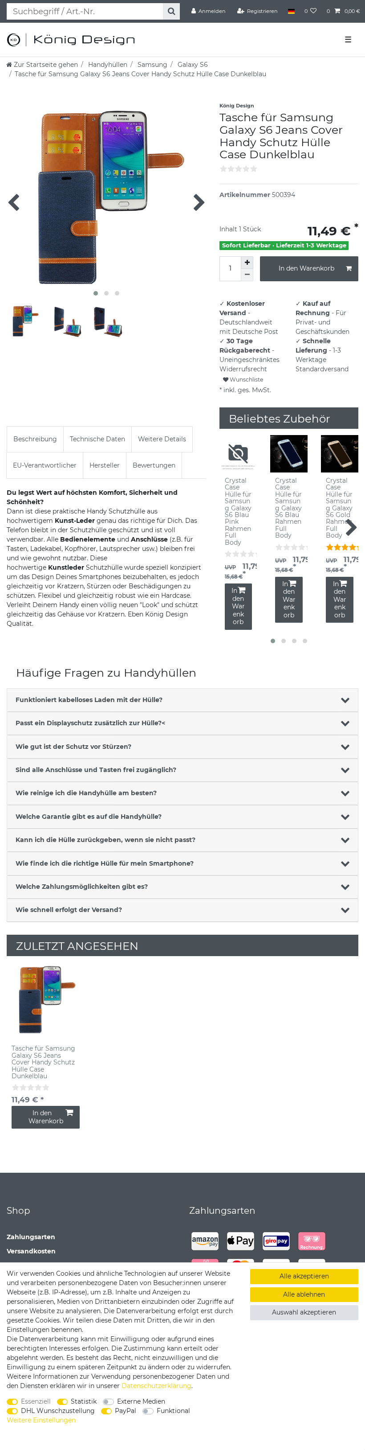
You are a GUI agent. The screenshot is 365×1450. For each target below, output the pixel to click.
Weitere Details (162, 439)
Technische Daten (97, 439)
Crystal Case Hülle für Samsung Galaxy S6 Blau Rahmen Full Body (288, 508)
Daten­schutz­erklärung (156, 1386)
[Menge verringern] (247, 275)
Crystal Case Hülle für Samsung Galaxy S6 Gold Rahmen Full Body (339, 508)
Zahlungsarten (31, 1237)
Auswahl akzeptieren (304, 1312)
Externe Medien (141, 1401)
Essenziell (36, 1401)
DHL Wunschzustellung (58, 1411)
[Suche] (171, 11)
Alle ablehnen (304, 1294)
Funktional (173, 1411)
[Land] (291, 11)
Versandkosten (31, 1251)
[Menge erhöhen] (247, 262)
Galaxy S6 (192, 65)
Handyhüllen (106, 65)
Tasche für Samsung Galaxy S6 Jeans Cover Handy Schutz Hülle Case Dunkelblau (43, 1062)
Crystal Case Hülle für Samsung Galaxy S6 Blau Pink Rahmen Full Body (238, 511)
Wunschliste (245, 379)
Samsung (151, 65)
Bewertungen (154, 465)
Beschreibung (35, 439)
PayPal (125, 1411)
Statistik (84, 1401)
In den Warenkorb (306, 268)
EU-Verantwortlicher (45, 465)
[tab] (35, 439)
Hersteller (104, 465)
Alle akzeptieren (304, 1276)
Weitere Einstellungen (41, 1420)
